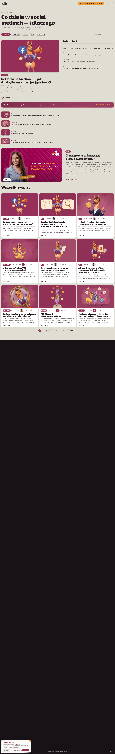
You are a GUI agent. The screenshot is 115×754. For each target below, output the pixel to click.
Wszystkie (6, 34)
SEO (32, 34)
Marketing (16, 34)
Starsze (72, 330)
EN (113, 751)
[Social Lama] (9, 3)
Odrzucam (18, 750)
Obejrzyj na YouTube (72, 179)
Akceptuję (26, 750)
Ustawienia (7, 750)
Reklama (25, 34)
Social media (41, 34)
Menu (108, 3)
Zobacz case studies (103, 104)
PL (110, 751)
